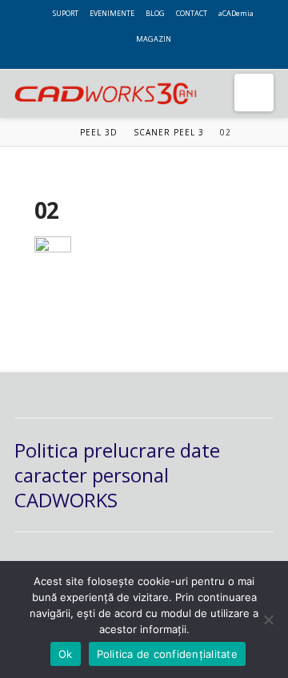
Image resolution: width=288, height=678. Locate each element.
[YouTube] (151, 58)
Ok (65, 654)
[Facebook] (121, 58)
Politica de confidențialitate (167, 654)
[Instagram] (166, 58)
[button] (254, 92)
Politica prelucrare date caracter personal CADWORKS (117, 475)
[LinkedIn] (136, 58)
